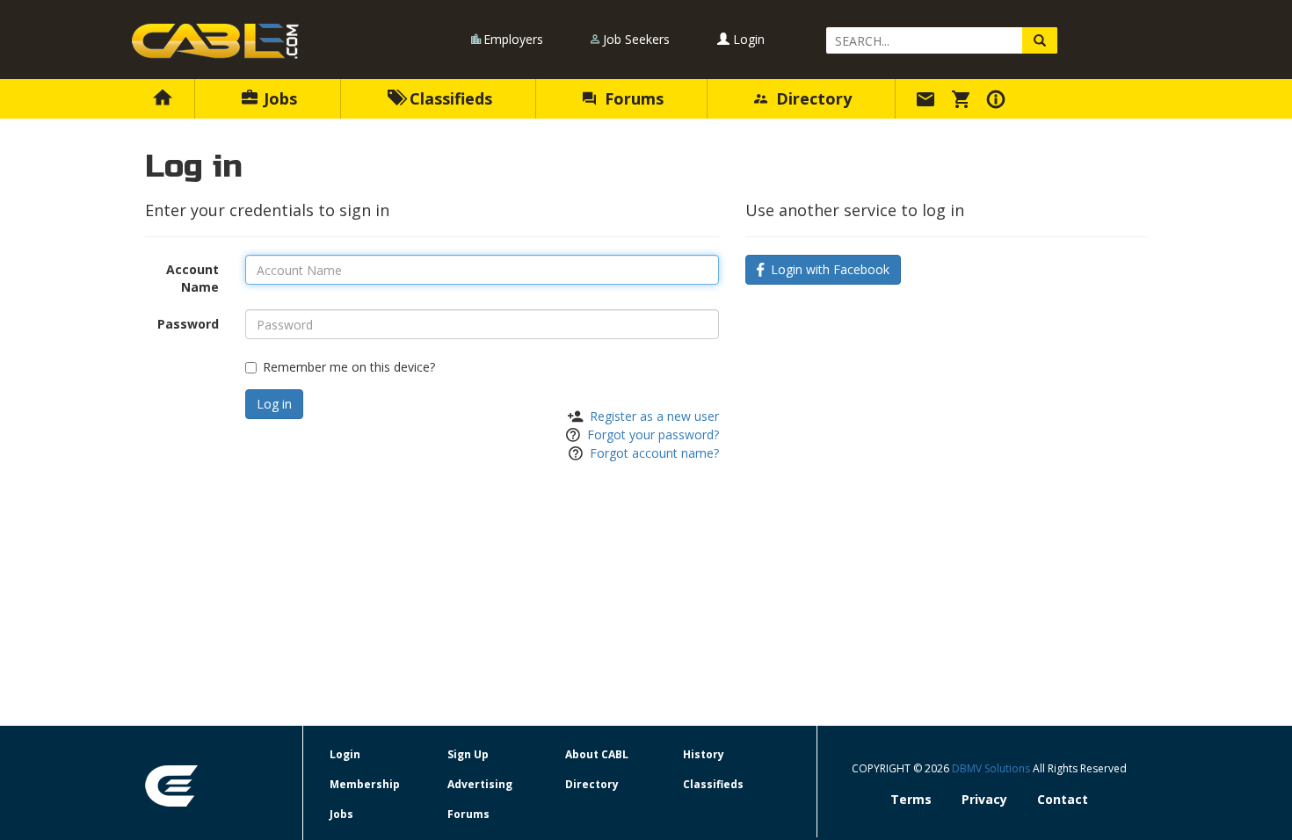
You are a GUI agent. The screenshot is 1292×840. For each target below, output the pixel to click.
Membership (365, 784)
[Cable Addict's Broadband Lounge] (215, 41)
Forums (632, 98)
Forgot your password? (653, 434)
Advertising (479, 784)
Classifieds (448, 98)
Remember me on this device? (349, 366)
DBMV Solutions (992, 768)
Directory (812, 98)
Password (188, 323)
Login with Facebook (826, 269)
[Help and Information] (998, 98)
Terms (911, 799)
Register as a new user (654, 416)
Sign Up (468, 754)
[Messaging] (928, 98)
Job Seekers (636, 39)
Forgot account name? (654, 453)
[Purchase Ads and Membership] (963, 98)
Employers (513, 39)
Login (747, 39)
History (703, 754)
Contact (1062, 799)
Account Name (192, 278)
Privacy (984, 799)
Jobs (278, 98)
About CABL (596, 754)
